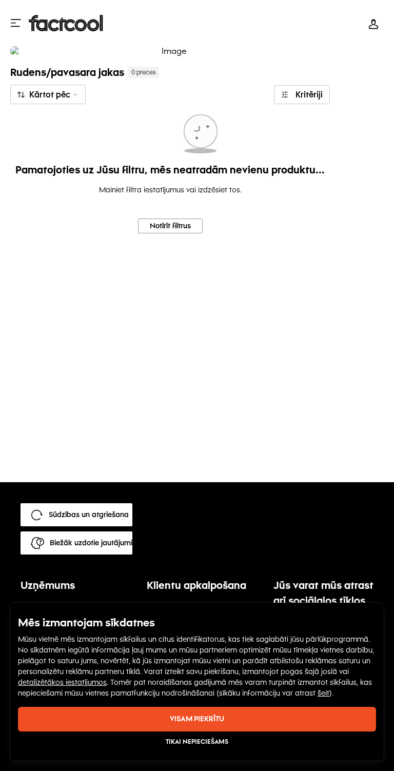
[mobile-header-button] (373, 23)
